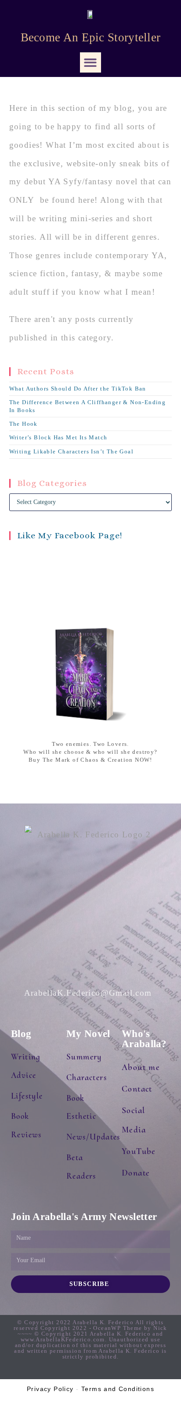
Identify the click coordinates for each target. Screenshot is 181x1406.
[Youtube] (108, 1371)
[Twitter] (72, 1371)
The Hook (23, 423)
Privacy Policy (50, 1388)
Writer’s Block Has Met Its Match (58, 437)
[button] (90, 62)
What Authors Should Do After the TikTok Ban (77, 388)
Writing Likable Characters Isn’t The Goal (71, 451)
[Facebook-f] (90, 1371)
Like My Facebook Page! (70, 535)
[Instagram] (55, 1371)
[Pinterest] (126, 1371)
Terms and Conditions (117, 1388)
